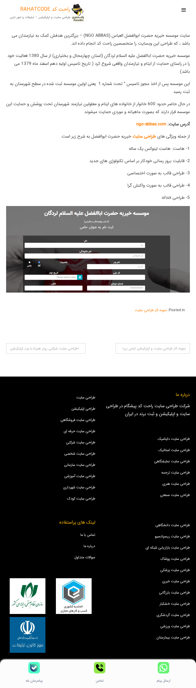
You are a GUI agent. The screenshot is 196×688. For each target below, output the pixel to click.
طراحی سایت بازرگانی (174, 592)
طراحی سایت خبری (176, 581)
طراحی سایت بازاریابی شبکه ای (167, 547)
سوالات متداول (84, 557)
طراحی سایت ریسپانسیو (172, 536)
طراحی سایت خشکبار (175, 604)
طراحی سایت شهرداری (79, 487)
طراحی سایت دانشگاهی (172, 525)
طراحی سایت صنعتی (175, 495)
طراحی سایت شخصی (79, 453)
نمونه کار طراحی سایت (151, 310)
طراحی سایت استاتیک (174, 450)
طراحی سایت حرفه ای (79, 431)
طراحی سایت (85, 397)
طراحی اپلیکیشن (83, 409)
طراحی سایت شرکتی (80, 442)
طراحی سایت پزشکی (175, 570)
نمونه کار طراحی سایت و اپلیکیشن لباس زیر (155, 348)
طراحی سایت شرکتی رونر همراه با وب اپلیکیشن (44, 348)
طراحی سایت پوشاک (175, 559)
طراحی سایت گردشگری (173, 615)
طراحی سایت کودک (81, 498)
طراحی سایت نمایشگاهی (172, 461)
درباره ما (89, 546)
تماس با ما (87, 535)
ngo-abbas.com (151, 124)
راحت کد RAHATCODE (45, 9)
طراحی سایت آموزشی (79, 476)
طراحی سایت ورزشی (175, 626)
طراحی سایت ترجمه (175, 472)
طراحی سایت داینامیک (174, 439)
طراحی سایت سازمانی (79, 465)
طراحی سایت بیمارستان (173, 637)
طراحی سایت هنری (176, 484)
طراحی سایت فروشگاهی (77, 420)
